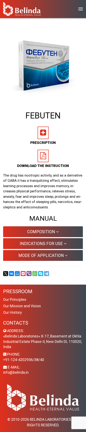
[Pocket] (23, 273)
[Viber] (29, 273)
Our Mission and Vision (22, 306)
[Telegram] (46, 273)
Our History (12, 312)
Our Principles (14, 299)
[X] (5, 273)
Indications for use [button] (42, 243)
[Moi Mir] (17, 273)
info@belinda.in (16, 372)
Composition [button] (41, 231)
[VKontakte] (11, 273)
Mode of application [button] (41, 255)
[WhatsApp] (34, 273)
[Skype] (40, 273)
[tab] (43, 231)
